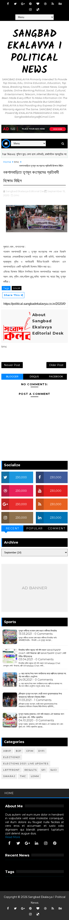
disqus (34, 376)
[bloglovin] (38, 4)
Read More (12, 837)
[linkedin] (37, 843)
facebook (56, 376)
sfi (43, 769)
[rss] (53, 4)
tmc (16, 161)
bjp (18, 750)
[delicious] (38, 9)
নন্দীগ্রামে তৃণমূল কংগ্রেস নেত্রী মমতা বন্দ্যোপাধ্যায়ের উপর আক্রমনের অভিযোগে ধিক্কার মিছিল (40, 695)
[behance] (60, 4)
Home (7, 161)
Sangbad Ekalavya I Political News (34, 52)
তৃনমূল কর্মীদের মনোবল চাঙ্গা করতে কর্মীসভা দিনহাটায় (38, 630)
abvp (7, 750)
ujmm (35, 776)
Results (31, 769)
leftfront (11, 769)
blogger (12, 376)
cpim (30, 750)
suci (53, 769)
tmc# (16, 288)
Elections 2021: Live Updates (25, 763)
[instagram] (30, 9)
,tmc (16, 195)
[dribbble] (45, 4)
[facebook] (8, 4)
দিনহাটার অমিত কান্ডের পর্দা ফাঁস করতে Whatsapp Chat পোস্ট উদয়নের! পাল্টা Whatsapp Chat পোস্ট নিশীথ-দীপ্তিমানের (42, 653)
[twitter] (15, 4)
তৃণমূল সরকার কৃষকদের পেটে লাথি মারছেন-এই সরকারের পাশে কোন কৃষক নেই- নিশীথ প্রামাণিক (41, 716)
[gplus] (23, 4)
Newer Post (12, 365)
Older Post (56, 365)
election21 (11, 757)
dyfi (41, 750)
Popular (34, 528)
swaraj (9, 776)
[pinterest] (30, 4)
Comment (56, 528)
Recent (12, 528)
